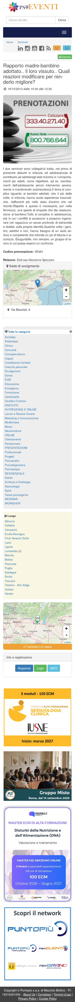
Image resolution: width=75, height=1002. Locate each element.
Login (40, 668)
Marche (9, 555)
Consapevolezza (15, 354)
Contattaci (44, 994)
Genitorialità (12, 397)
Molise (9, 559)
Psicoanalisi (12, 461)
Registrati (24, 668)
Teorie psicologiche (16, 495)
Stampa (66, 56)
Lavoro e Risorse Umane (20, 414)
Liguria (9, 547)
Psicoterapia (12, 469)
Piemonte (10, 564)
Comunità (10, 350)
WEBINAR (11, 499)
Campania (11, 530)
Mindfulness (12, 422)
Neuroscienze (13, 431)
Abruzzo (10, 521)
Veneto (9, 593)
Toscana (10, 581)
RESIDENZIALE (15, 473)
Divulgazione (12, 371)
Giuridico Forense (15, 401)
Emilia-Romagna (15, 534)
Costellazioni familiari (17, 362)
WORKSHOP (13, 503)
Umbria (9, 589)
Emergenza (12, 388)
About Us (29, 994)
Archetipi (10, 337)
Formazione (12, 392)
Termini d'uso (62, 994)
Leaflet (67, 303)
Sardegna (10, 572)
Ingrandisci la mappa (39, 647)
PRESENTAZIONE (16, 448)
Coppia (9, 358)
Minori (8, 427)
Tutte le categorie (19, 332)
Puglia (8, 568)
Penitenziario (12, 444)
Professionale (13, 452)
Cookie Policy (48, 998)
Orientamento (13, 439)
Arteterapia (11, 341)
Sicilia (8, 576)
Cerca (62, 20)
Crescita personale (16, 367)
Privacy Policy (27, 998)
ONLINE (10, 435)
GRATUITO (11, 405)
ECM (8, 379)
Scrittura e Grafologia (17, 482)
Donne (8, 375)
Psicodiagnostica (15, 465)
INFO (53, 668)
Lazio (8, 542)
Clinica (9, 345)
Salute (8, 478)
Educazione (12, 384)
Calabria (10, 525)
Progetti (9, 456)
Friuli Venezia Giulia (17, 538)
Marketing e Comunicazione (21, 418)
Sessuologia (12, 486)
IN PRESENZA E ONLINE (21, 409)
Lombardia (11, 551)
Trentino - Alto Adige (17, 585)
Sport (8, 490)
